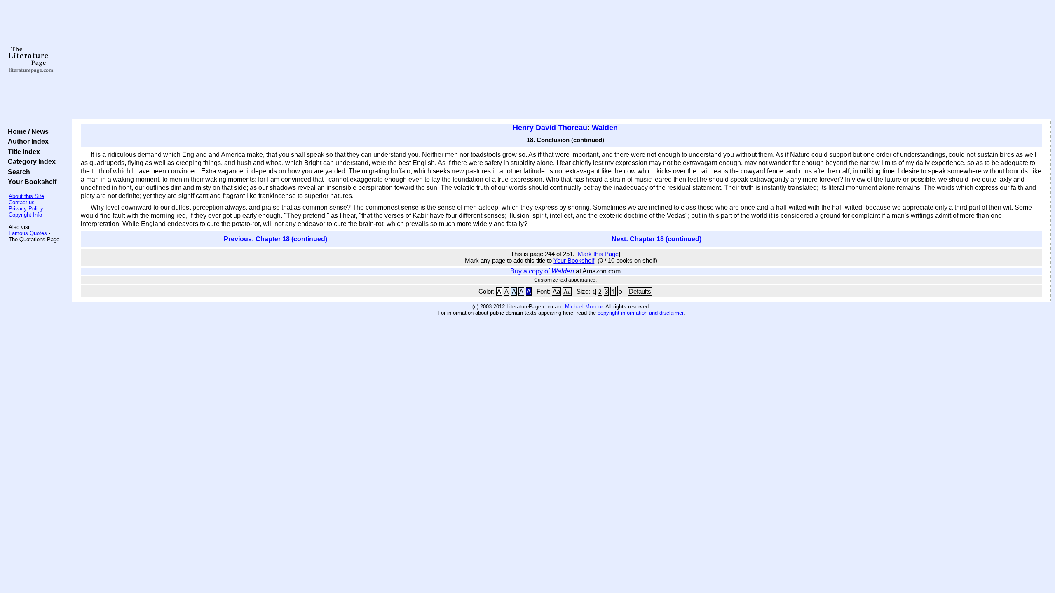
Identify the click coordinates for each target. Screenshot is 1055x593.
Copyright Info (25, 215)
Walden (605, 128)
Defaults (640, 291)
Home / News (27, 131)
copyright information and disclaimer (640, 313)
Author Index (27, 141)
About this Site (26, 196)
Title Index (22, 151)
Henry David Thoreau (550, 128)
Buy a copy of (542, 271)
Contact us (22, 202)
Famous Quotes (28, 233)
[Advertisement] (561, 59)
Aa (556, 291)
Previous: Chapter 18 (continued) (275, 239)
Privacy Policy (26, 208)
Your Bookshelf (30, 181)
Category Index (30, 161)
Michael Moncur (584, 307)
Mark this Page (598, 254)
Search (17, 171)
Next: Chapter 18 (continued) (656, 239)
